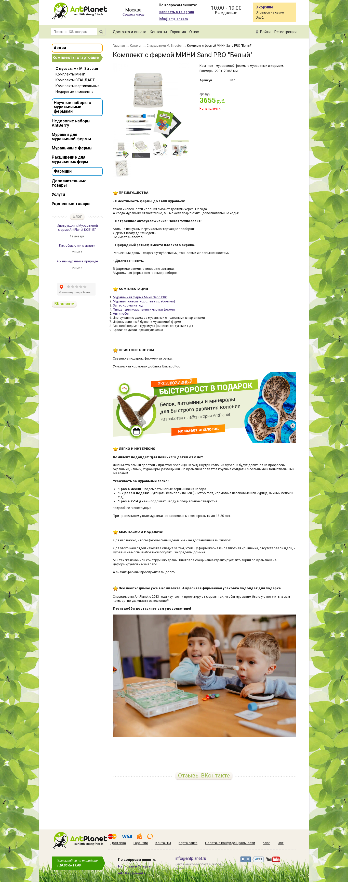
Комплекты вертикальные (78, 86)
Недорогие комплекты (74, 92)
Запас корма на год (128, 305)
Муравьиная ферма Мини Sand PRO (140, 297)
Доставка (118, 843)
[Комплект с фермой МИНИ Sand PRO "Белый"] (151, 101)
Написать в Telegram (176, 12)
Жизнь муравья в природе (77, 261)
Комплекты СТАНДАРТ (75, 80)
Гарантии (140, 843)
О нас (194, 32)
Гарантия (178, 32)
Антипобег (121, 313)
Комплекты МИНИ (70, 74)
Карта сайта (188, 843)
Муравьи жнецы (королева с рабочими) (144, 301)
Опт (281, 843)
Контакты (158, 32)
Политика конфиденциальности (230, 843)
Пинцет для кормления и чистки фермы (144, 309)
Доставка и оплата (129, 32)
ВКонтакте (64, 303)
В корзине (264, 7)
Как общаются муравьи (77, 245)
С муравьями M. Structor (77, 69)
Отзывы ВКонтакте (204, 775)
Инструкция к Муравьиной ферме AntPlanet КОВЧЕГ (77, 228)
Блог (77, 216)
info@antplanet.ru (173, 19)
